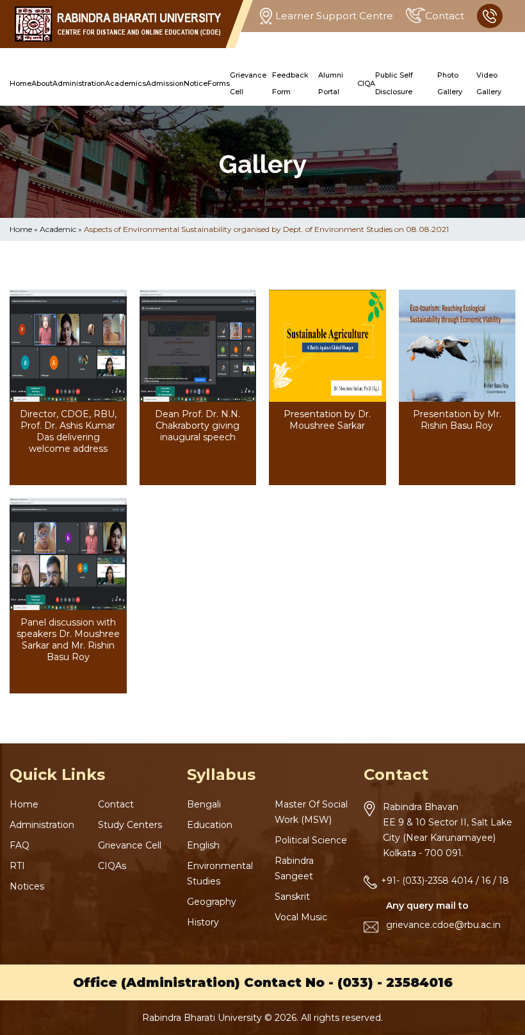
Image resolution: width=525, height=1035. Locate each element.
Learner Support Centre (334, 16)
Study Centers (130, 825)
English (203, 845)
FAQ (19, 845)
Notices (27, 886)
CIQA (366, 83)
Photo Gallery (449, 83)
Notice (195, 83)
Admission (165, 83)
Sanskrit (292, 896)
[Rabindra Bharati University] (118, 24)
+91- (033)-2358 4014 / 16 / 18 (445, 880)
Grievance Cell (248, 83)
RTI (17, 866)
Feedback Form (290, 83)
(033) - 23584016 (395, 982)
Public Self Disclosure (394, 83)
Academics (125, 83)
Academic (58, 229)
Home (20, 83)
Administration (78, 83)
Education (209, 825)
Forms (218, 83)
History (203, 922)
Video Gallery (488, 83)
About (41, 83)
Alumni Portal (330, 83)
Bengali (204, 804)
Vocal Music (301, 917)
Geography (211, 901)
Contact (444, 16)
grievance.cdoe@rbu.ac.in (443, 925)
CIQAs (112, 866)
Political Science (311, 840)
